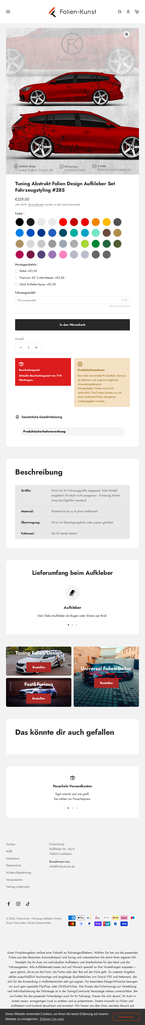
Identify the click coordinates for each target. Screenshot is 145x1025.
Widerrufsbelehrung (18, 872)
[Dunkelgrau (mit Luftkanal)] (52, 243)
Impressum (12, 858)
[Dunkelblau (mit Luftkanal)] (41, 232)
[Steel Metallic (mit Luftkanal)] (95, 254)
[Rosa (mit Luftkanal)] (63, 254)
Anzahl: (20, 339)
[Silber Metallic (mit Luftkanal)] (74, 254)
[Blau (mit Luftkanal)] (30, 232)
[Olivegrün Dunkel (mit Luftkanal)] (117, 243)
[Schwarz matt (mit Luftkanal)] (30, 222)
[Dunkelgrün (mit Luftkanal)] (106, 243)
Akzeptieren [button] (126, 1016)
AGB (9, 851)
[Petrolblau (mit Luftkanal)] (63, 232)
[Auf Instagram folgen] (18, 903)
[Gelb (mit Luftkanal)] (106, 222)
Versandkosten (36, 204)
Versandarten (14, 880)
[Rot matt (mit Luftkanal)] (84, 222)
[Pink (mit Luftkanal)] (19, 254)
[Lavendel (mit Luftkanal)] (52, 254)
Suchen (10, 844)
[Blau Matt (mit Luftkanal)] (52, 232)
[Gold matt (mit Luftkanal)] (19, 243)
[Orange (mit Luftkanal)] (95, 222)
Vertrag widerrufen (18, 887)
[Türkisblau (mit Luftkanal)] (84, 232)
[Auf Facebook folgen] (8, 903)
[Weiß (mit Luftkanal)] (41, 222)
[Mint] (95, 232)
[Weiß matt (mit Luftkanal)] (52, 222)
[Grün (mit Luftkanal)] (95, 243)
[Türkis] (74, 232)
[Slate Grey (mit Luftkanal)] (63, 243)
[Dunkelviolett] (41, 254)
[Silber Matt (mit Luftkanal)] (84, 254)
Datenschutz (13, 865)
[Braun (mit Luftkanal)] (106, 232)
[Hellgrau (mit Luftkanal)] (30, 243)
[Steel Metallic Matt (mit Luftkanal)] (106, 254)
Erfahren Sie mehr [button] (52, 1019)
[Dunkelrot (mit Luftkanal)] (74, 222)
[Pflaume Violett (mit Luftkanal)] (30, 254)
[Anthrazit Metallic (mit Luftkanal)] (117, 222)
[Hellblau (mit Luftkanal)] (19, 232)
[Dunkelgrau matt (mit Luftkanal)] (74, 243)
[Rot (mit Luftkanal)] (63, 222)
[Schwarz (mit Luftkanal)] (19, 222)
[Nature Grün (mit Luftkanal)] (84, 243)
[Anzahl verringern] (20, 347)
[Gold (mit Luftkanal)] (117, 232)
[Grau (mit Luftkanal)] (41, 243)
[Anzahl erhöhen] (36, 347)
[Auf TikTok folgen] (27, 903)
